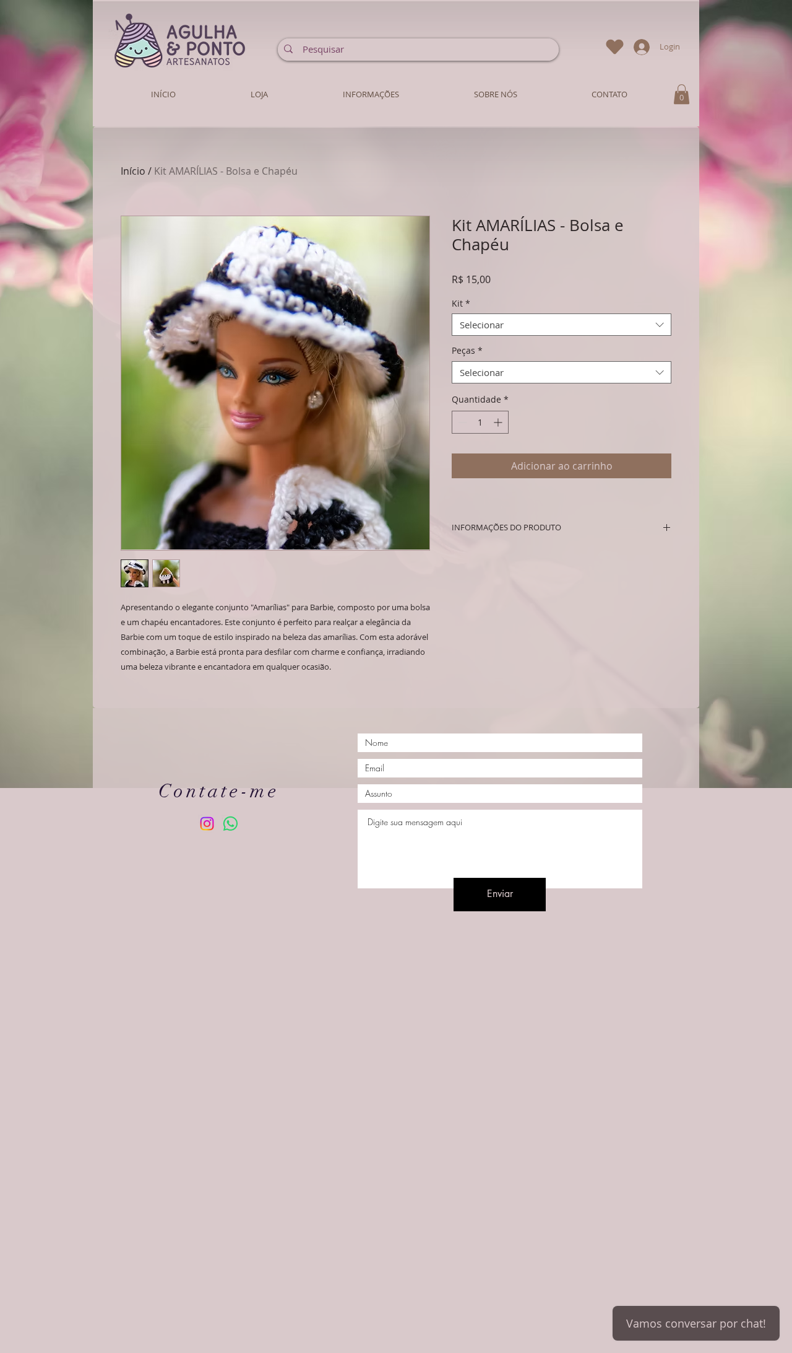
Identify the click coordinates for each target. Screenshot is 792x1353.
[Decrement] (461, 422)
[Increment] (499, 422)
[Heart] (615, 47)
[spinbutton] (480, 422)
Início (133, 171)
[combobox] (561, 324)
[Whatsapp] (230, 824)
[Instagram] (207, 824)
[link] (681, 94)
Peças (467, 351)
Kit (461, 304)
